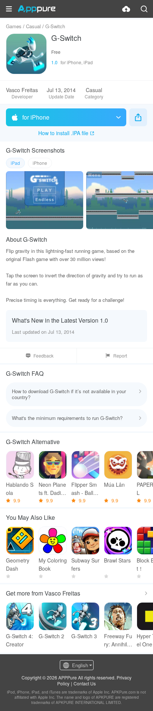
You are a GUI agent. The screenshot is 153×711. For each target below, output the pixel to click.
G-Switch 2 (51, 636)
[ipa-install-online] (126, 9)
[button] (9, 9)
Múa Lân (114, 484)
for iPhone (35, 117)
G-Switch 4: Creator (19, 640)
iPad (15, 163)
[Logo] (36, 9)
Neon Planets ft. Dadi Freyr (52, 489)
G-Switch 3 (84, 636)
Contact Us (85, 683)
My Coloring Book (53, 564)
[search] (144, 9)
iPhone (40, 163)
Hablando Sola (19, 488)
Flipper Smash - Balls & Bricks (84, 489)
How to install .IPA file (63, 133)
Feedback (43, 355)
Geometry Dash (17, 564)
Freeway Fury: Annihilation (118, 640)
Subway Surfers (85, 564)
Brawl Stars (117, 560)
